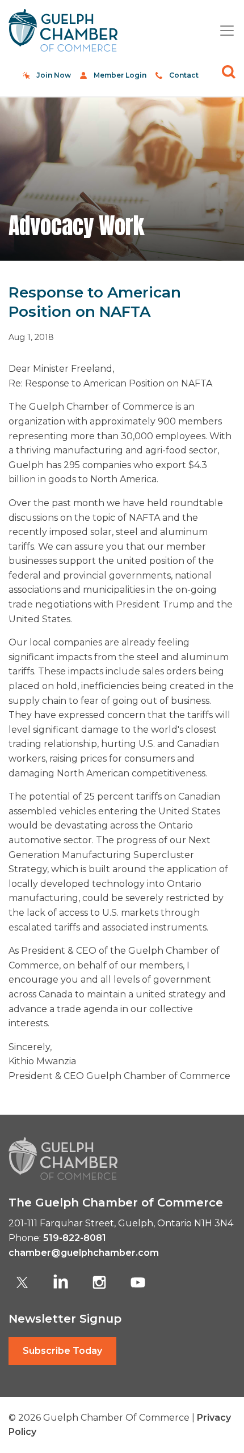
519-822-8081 (74, 1238)
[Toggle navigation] (222, 30)
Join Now (53, 75)
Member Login (120, 75)
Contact (184, 75)
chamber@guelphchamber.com (84, 1252)
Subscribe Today (62, 1350)
